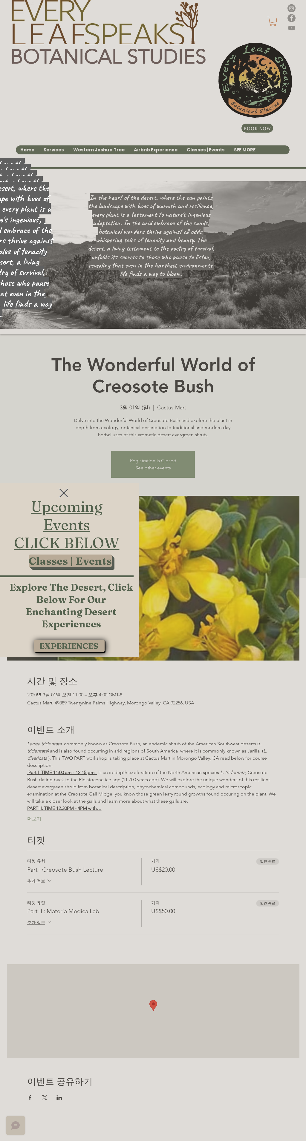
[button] (63, 493)
